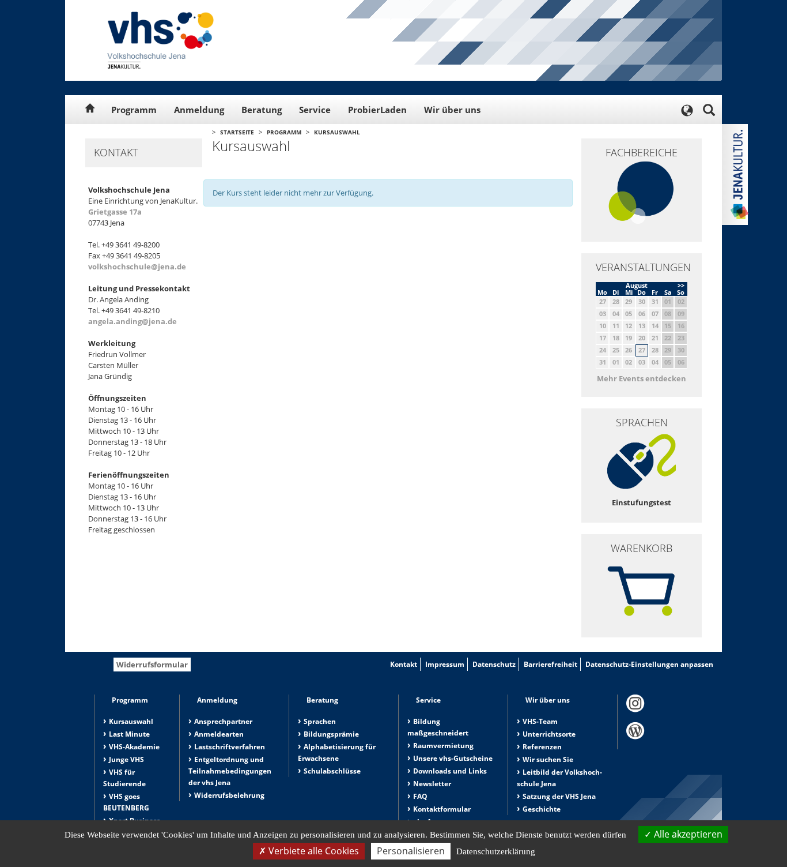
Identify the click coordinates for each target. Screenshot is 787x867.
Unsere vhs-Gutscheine (453, 758)
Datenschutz (494, 664)
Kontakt (403, 664)
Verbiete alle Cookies (312, 851)
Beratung (261, 109)
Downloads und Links (450, 771)
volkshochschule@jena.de (137, 266)
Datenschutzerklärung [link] (495, 851)
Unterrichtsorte (549, 734)
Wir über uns (452, 109)
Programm (134, 109)
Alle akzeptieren (687, 834)
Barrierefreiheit (550, 664)
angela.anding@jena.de (132, 321)
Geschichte (542, 809)
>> (681, 285)
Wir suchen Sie (548, 759)
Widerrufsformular (152, 664)
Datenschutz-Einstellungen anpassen (649, 664)
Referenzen (542, 747)
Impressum (444, 664)
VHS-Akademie (134, 747)
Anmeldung (199, 109)
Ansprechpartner (223, 721)
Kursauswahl (337, 132)
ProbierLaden (377, 109)
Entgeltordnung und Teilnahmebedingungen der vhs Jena (229, 771)
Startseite (237, 132)
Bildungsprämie (331, 734)
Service (315, 109)
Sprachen (320, 721)
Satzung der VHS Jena (559, 796)
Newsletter (432, 784)
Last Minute (129, 734)
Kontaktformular (442, 809)
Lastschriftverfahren (229, 747)
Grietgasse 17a (115, 212)
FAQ (420, 796)
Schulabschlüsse (332, 771)
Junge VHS (126, 759)
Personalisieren (411, 851)
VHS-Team (540, 721)
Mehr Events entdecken (641, 378)
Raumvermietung (443, 745)
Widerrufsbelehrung (229, 795)
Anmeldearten (219, 734)
